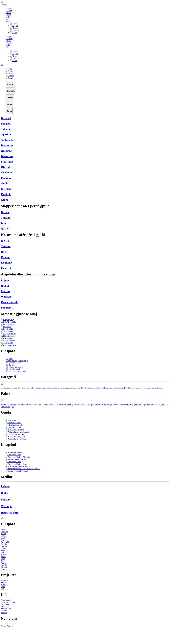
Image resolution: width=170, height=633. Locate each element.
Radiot (5, 285)
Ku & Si (6, 194)
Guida (4, 183)
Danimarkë (5, 542)
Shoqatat (6, 123)
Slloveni (4, 555)
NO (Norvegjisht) (9, 334)
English (15, 26)
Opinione (6, 150)
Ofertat (5, 167)
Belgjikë (4, 544)
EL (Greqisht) (8, 329)
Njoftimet (6, 134)
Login (8, 21)
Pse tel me (4, 611)
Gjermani (4, 532)
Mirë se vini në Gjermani (16, 437)
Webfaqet (6, 296)
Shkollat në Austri (14, 462)
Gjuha (8, 17)
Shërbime (6, 172)
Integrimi (6, 188)
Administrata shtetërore (16, 434)
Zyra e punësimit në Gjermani (18, 457)
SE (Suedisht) (8, 331)
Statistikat (7, 161)
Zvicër (3, 534)
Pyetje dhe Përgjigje (8, 602)
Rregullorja (5, 604)
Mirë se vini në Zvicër (15, 430)
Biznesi (5, 212)
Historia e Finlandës (14, 425)
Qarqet (5, 228)
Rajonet (5, 257)
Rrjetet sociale (9, 302)
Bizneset (6, 118)
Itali (2, 552)
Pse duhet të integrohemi (14, 367)
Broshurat (7, 145)
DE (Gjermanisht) (9, 322)
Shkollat (6, 129)
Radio (4, 492)
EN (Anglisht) (8, 320)
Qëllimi (3, 606)
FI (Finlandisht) (9, 336)
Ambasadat (7, 139)
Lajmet (5, 280)
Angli (3, 550)
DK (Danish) (8, 338)
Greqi (3, 559)
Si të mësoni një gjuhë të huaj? (17, 361)
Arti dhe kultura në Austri (16, 439)
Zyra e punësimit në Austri (17, 464)
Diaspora (9, 9)
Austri (3, 530)
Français (15, 30)
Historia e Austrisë (14, 423)
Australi (4, 567)
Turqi (3, 561)
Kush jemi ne (6, 608)
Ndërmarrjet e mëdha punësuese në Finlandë (23, 469)
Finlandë (4, 536)
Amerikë (4, 563)
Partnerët (6, 177)
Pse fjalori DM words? (14, 363)
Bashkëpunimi (6, 600)
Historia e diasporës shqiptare (16, 371)
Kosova (8, 13)
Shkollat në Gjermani (15, 452)
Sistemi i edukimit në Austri (17, 459)
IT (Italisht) (7, 327)
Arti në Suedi (12, 420)
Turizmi (6, 217)
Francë (3, 548)
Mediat (8, 15)
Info (7, 19)
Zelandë (4, 569)
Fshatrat (6, 268)
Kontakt (4, 613)
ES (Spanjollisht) (9, 345)
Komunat (6, 262)
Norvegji (4, 540)
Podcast (5, 291)
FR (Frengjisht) (8, 324)
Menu (4, 4)
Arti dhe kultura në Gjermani (18, 432)
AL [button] (2, 65)
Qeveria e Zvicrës (14, 427)
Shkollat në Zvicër (14, 455)
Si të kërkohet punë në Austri (18, 466)
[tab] (10, 84)
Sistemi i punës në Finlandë (17, 471)
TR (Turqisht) (8, 343)
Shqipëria (9, 11)
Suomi (14, 33)
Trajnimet (9, 359)
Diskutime (7, 156)
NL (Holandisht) (9, 341)
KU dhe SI (10, 365)
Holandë (4, 546)
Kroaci (3, 557)
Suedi (3, 538)
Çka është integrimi (13, 369)
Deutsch (15, 28)
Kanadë (4, 565)
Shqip (14, 23)
